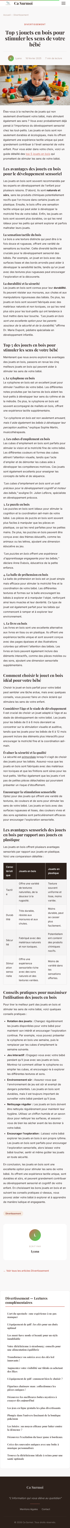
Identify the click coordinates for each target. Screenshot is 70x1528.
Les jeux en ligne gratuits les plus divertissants (34, 1408)
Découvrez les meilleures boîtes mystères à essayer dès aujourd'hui (32, 1398)
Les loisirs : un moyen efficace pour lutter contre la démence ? (34, 1428)
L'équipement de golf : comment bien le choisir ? (35, 1378)
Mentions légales (29, 1509)
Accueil (7, 15)
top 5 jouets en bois (38, 153)
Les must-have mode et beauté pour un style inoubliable (32, 1337)
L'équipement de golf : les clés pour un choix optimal (32, 1326)
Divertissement (21, 15)
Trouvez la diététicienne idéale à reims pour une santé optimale (35, 1457)
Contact (46, 1509)
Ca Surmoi (23, 3)
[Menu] (63, 3)
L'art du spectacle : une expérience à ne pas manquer (31, 1315)
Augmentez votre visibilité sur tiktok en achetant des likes (35, 1369)
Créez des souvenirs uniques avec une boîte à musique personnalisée (33, 1446)
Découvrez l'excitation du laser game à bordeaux (35, 1437)
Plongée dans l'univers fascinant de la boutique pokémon (34, 1417)
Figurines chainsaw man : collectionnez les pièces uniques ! (31, 1388)
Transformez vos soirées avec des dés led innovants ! (30, 1358)
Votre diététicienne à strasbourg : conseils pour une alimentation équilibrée (34, 1348)
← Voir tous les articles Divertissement (26, 1270)
